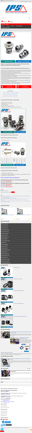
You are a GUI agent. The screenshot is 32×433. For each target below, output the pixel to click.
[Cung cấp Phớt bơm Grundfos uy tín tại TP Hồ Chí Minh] (20, 211)
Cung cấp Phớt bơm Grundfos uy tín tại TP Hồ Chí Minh (23, 214)
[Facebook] (1, 419)
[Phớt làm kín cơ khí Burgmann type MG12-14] (7, 322)
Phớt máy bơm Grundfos (23, 29)
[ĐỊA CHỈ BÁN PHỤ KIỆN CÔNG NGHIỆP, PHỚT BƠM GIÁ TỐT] (16, 9)
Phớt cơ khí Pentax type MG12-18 (19, 303)
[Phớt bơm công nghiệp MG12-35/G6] (7, 296)
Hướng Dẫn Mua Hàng (4, 411)
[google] (5, 419)
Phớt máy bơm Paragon (5, 233)
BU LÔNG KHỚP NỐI (4, 238)
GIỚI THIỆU (22, 1)
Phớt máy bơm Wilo (4, 248)
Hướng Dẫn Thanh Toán (4, 412)
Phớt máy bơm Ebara (4, 224)
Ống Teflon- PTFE (3, 242)
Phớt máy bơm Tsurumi (5, 231)
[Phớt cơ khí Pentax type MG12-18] (7, 309)
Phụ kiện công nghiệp (4, 244)
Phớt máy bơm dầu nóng (5, 255)
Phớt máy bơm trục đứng (14, 29)
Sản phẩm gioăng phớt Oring (5, 262)
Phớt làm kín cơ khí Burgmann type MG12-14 (20, 316)
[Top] (31, 429)
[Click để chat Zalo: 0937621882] (2, 425)
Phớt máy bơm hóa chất (5, 253)
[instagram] (7, 419)
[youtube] (3, 419)
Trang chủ (8, 29)
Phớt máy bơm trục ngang (5, 259)
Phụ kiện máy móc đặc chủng (6, 27)
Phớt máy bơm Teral (4, 227)
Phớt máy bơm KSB (4, 235)
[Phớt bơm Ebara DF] (7, 272)
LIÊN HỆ (30, 1)
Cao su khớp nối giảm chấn (5, 240)
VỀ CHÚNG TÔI (26, 1)
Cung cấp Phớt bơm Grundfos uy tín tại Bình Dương (7, 214)
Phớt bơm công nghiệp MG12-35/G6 (19, 290)
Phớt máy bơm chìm (4, 257)
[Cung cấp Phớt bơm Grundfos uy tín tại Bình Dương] (4, 211)
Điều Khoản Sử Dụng (4, 415)
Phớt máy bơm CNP (4, 246)
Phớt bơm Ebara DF (17, 267)
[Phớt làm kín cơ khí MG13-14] (7, 284)
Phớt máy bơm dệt (4, 251)
